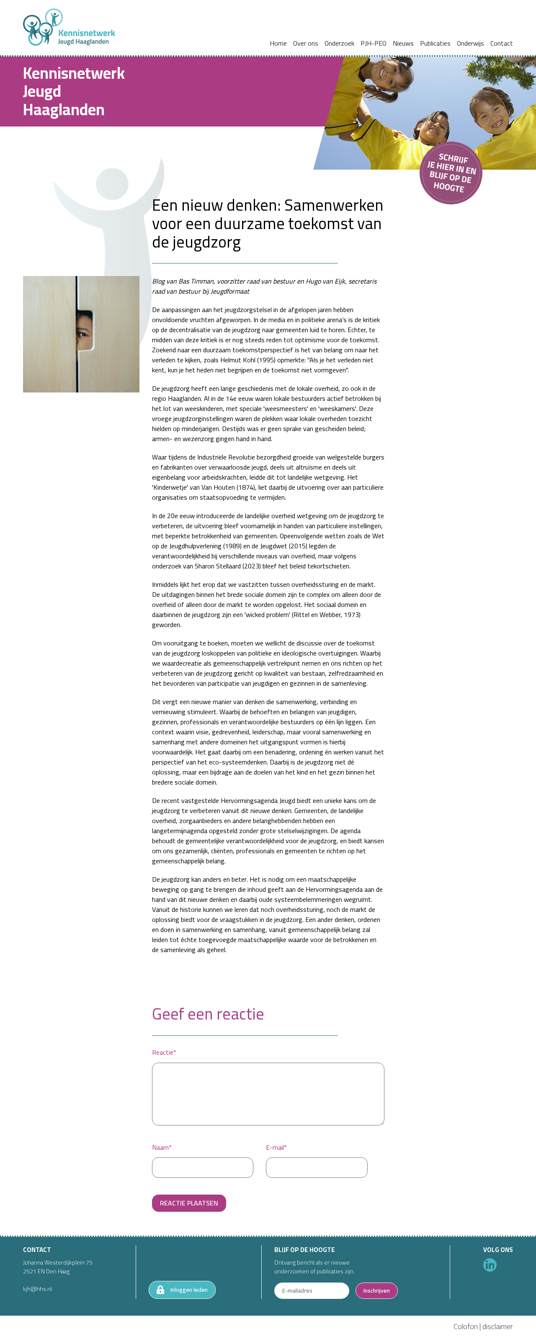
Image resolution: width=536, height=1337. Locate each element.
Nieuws (403, 43)
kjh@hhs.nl (37, 1288)
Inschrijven (376, 1290)
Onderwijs (470, 43)
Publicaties (435, 43)
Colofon (466, 1326)
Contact (501, 43)
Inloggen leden (189, 1289)
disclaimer (497, 1326)
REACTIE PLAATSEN (189, 1203)
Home (278, 43)
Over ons (305, 43)
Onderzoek (339, 43)
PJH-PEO (374, 43)
